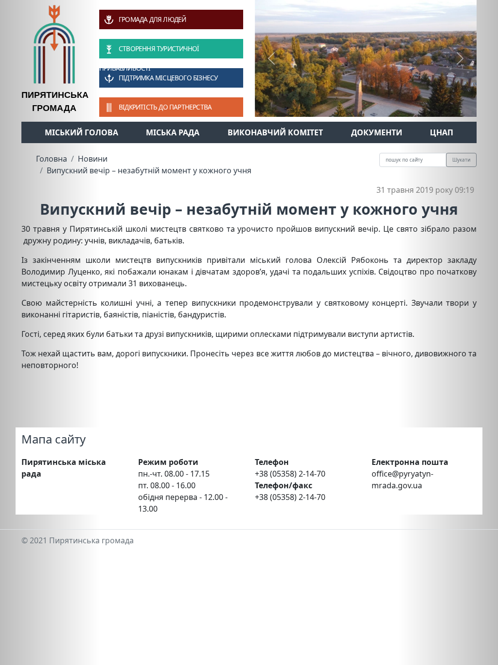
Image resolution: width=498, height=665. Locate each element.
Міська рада (172, 132)
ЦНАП (441, 132)
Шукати (461, 159)
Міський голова (81, 132)
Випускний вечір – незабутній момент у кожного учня (149, 170)
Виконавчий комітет (275, 132)
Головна (51, 158)
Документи (376, 132)
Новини (92, 158)
